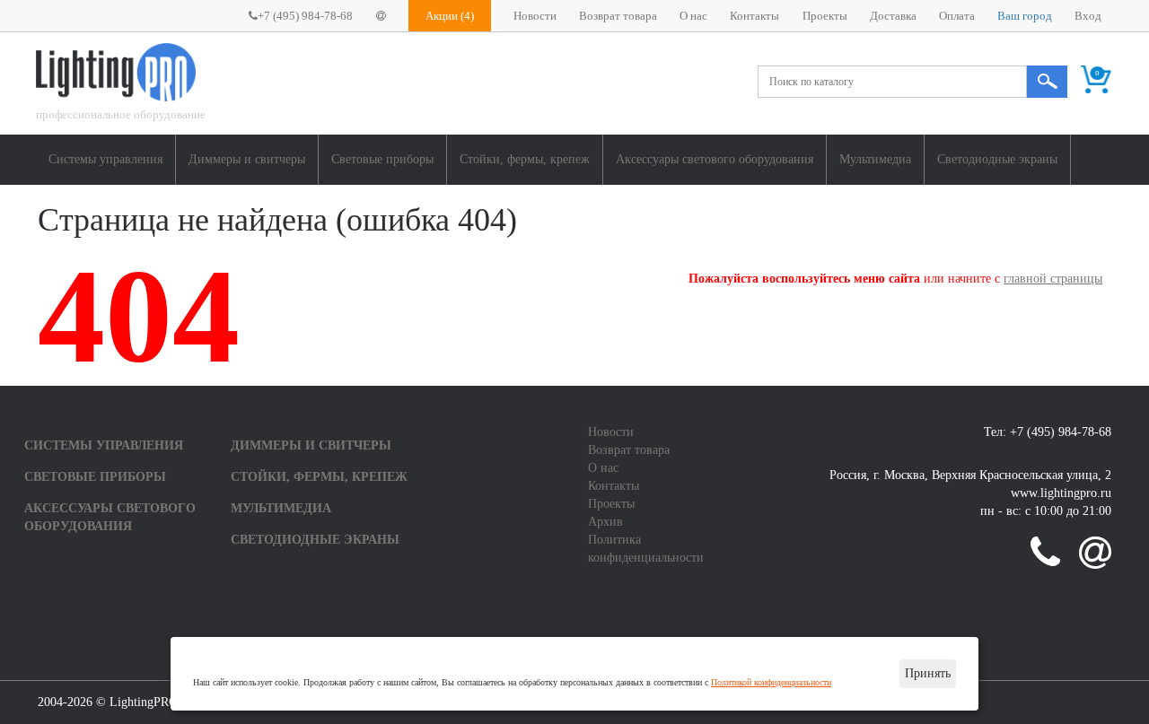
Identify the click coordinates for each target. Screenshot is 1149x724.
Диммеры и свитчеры (247, 159)
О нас (693, 16)
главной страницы (1053, 278)
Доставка (893, 16)
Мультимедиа (875, 159)
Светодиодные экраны (997, 159)
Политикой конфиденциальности (771, 682)
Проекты (825, 16)
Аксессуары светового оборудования (714, 159)
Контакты (754, 16)
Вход (1087, 16)
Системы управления (105, 159)
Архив (605, 521)
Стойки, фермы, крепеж (525, 159)
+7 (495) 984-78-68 (305, 16)
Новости (535, 16)
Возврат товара (618, 16)
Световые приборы (382, 159)
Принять (928, 673)
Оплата (957, 16)
